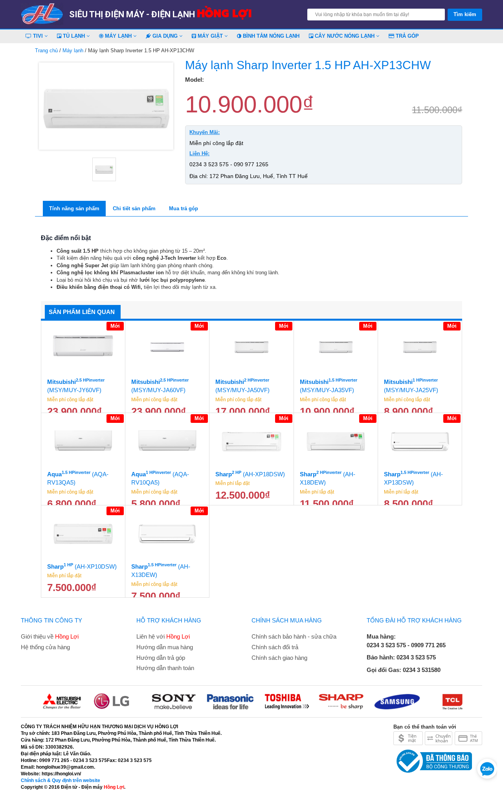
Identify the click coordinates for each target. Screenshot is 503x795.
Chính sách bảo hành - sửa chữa (294, 636)
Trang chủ (46, 50)
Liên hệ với (163, 636)
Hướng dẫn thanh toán (165, 668)
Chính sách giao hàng (279, 657)
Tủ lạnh (73, 36)
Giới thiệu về (50, 636)
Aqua (77, 478)
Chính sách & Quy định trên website (60, 780)
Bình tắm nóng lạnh (270, 36)
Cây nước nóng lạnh (344, 36)
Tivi (37, 36)
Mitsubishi (76, 385)
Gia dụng (165, 36)
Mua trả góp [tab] (183, 208)
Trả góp (406, 36)
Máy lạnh (118, 36)
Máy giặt (210, 36)
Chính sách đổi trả (275, 647)
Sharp (250, 473)
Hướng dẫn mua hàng (164, 647)
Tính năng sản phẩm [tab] (74, 208)
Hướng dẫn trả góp (160, 657)
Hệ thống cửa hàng (45, 647)
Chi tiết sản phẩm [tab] (134, 208)
